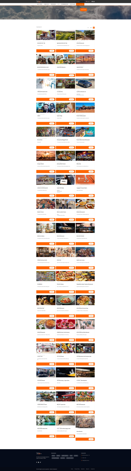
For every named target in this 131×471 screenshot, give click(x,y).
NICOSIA (53, 455)
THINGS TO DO (46, 4)
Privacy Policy (77, 468)
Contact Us (93, 468)
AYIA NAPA (75, 455)
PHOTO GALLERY (72, 4)
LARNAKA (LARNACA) (65, 455)
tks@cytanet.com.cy (85, 460)
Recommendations (64, 4)
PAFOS (71, 455)
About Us (87, 468)
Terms (72, 468)
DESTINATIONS (53, 4)
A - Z (58, 4)
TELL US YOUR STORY (80, 4)
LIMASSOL (58, 455)
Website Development (53, 469)
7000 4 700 (84, 457)
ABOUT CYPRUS (39, 4)
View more (51, 50)
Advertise (83, 468)
